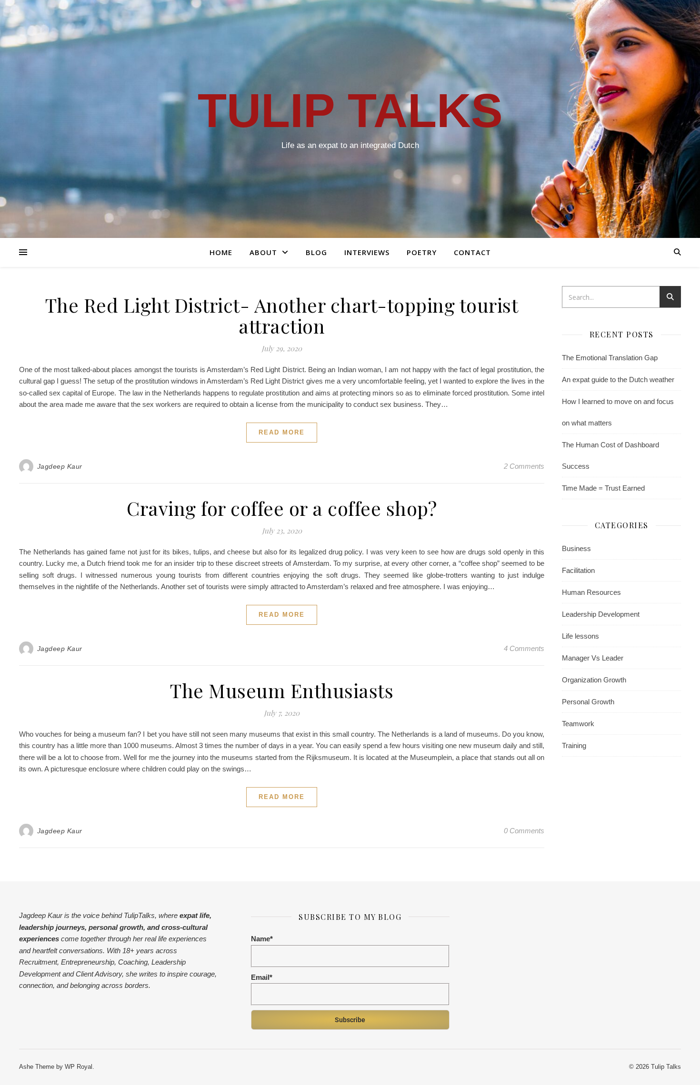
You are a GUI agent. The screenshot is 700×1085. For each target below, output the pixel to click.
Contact (472, 252)
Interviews (367, 252)
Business (576, 548)
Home (221, 252)
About (263, 252)
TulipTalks (139, 915)
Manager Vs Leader (592, 658)
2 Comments (524, 466)
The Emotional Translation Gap (610, 358)
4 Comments (524, 648)
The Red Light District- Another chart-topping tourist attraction (282, 315)
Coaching (133, 962)
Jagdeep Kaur (59, 466)
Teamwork (578, 724)
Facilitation (578, 570)
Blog (316, 252)
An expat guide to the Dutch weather (618, 379)
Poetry (422, 252)
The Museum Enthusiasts (281, 690)
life (205, 915)
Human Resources (591, 592)
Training (574, 745)
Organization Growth (594, 680)
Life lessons (580, 636)
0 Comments (524, 831)
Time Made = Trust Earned (603, 488)
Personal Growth (588, 702)
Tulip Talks (350, 110)
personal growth (115, 927)
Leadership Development (601, 614)
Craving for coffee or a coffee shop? (282, 508)
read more (282, 432)
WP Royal (78, 1066)
